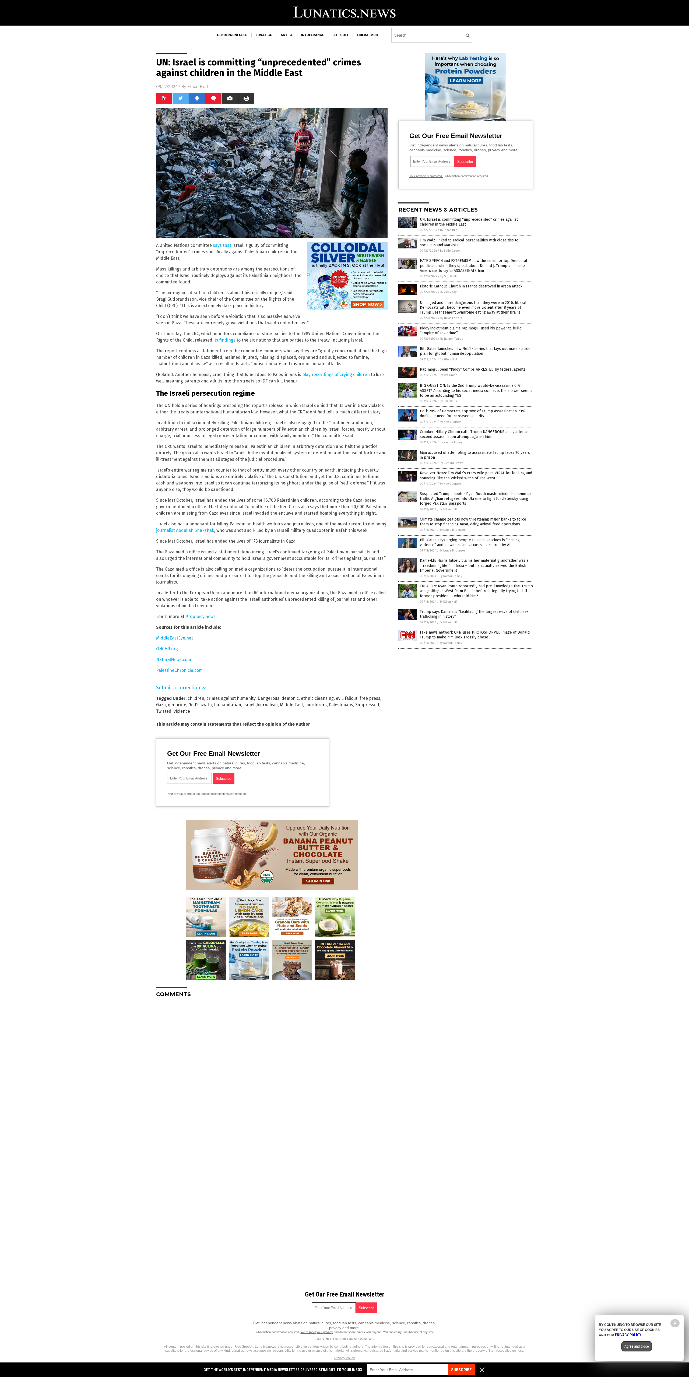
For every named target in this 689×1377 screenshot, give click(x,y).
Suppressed (367, 704)
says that (222, 245)
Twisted (163, 711)
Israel (248, 704)
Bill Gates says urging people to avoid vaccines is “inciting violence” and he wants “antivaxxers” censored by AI (470, 542)
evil (339, 698)
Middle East (291, 704)
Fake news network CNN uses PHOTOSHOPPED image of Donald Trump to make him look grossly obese (475, 635)
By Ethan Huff (448, 230)
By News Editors (451, 318)
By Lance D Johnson (453, 530)
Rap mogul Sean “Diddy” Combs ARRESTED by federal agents (472, 369)
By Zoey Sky (448, 292)
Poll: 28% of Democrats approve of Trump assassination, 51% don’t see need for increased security (472, 413)
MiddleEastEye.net (174, 638)
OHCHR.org (167, 648)
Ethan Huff (197, 86)
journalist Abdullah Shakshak (185, 530)
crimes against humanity (230, 698)
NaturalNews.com (173, 659)
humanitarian (227, 704)
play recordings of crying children (336, 374)
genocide (177, 704)
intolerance (312, 35)
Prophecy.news (200, 616)
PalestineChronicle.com (179, 670)
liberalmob (367, 35)
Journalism (267, 704)
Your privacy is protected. (184, 793)
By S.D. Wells (448, 276)
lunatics (264, 35)
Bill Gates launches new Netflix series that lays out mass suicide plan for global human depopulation (475, 351)
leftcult (340, 35)
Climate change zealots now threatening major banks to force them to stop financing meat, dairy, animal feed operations (473, 521)
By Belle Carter (450, 250)
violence (182, 711)
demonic (290, 698)
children (196, 698)
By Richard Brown (451, 463)
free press (370, 698)
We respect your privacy (317, 1332)
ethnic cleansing (317, 698)
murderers (316, 704)
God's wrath (200, 704)
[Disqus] (272, 1069)
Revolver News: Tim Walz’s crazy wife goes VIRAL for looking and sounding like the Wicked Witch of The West (476, 475)
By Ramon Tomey (451, 338)
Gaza (161, 704)
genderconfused (232, 35)
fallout (351, 698)
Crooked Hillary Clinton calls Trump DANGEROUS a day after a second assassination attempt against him (473, 434)
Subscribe (461, 1369)
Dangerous (268, 698)
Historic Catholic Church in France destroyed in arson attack (471, 286)
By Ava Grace (448, 375)
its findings (224, 340)
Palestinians (341, 704)
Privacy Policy (344, 1358)
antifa (286, 35)
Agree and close (636, 1346)
